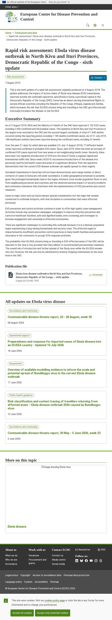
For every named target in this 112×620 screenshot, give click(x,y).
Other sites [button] (11, 7)
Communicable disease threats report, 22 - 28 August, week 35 (50, 317)
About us (10, 549)
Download (97, 274)
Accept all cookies (22, 613)
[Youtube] (91, 560)
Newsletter (84, 549)
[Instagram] (95, 560)
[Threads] (100, 560)
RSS (103, 549)
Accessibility (41, 581)
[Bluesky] (81, 560)
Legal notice (11, 575)
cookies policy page (54, 600)
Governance (11, 564)
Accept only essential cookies (52, 613)
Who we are (11, 559)
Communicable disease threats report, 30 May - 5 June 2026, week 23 (54, 433)
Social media (58, 564)
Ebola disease (17, 526)
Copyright (25, 575)
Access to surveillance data (47, 575)
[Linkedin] (76, 560)
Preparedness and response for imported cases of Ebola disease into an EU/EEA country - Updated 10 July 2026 (54, 343)
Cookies (28, 581)
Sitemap (54, 581)
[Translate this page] (95, 25)
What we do (11, 555)
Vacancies (34, 555)
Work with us (37, 549)
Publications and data (26, 32)
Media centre (59, 559)
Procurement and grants (37, 561)
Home (8, 32)
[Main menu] (103, 25)
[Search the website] (88, 25)
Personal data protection (76, 575)
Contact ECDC (61, 549)
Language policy (13, 581)
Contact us (57, 555)
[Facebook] (86, 560)
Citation (98, 77)
